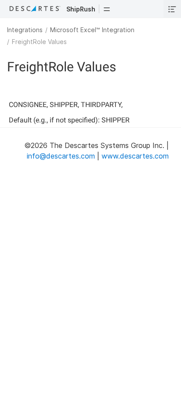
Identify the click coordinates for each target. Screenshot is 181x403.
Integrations (25, 29)
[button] (106, 8)
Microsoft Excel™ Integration (92, 29)
